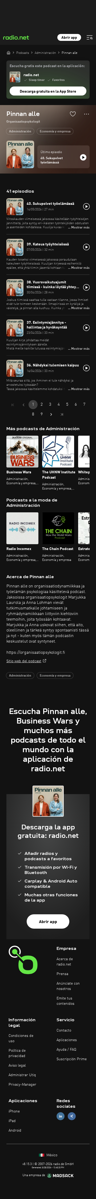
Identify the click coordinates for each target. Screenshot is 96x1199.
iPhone (14, 1111)
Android (15, 1130)
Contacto (64, 1030)
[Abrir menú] (89, 37)
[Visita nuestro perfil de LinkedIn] (60, 1116)
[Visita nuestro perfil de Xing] (72, 1116)
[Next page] (51, 414)
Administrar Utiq (22, 1075)
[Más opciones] (86, 114)
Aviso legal (17, 1065)
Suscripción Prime (72, 1059)
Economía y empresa (55, 131)
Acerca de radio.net (65, 961)
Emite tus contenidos (65, 1001)
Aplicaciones (67, 1040)
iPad (12, 1121)
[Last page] (62, 414)
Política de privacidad (17, 1053)
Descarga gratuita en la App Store (48, 91)
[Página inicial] (8, 52)
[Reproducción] (83, 157)
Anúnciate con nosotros (68, 986)
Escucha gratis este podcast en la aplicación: (47, 66)
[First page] (13, 405)
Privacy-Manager (22, 1085)
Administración (20, 131)
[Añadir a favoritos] (73, 114)
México (51, 1155)
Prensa (62, 974)
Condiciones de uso (21, 1038)
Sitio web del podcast (23, 661)
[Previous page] (23, 405)
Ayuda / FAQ (66, 1049)
